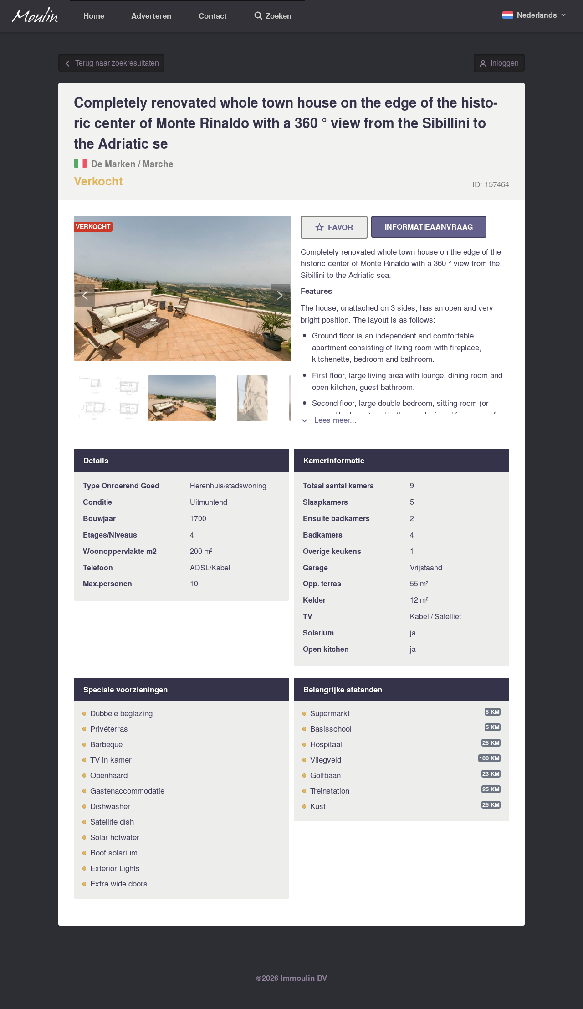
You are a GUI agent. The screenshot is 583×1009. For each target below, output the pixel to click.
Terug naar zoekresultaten (111, 63)
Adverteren (151, 15)
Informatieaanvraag (429, 226)
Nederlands (537, 15)
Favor (334, 227)
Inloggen (499, 63)
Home (93, 15)
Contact (213, 15)
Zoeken (273, 17)
